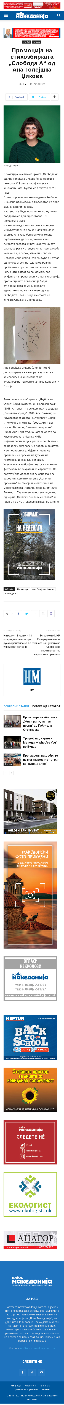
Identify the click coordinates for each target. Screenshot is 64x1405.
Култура (36, 42)
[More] (54, 97)
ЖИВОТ (26, 42)
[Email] (34, 613)
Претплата (45, 1385)
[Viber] (51, 613)
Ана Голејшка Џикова (43, 589)
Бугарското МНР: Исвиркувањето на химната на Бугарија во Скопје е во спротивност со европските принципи (46, 645)
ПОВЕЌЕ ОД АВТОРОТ (46, 706)
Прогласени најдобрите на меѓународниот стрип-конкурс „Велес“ (41, 759)
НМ (24, 84)
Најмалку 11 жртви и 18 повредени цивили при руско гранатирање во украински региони (18, 641)
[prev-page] (6, 773)
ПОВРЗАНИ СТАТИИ (16, 706)
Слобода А (10, 593)
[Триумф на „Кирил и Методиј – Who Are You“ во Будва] (12, 742)
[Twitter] (26, 613)
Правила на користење (26, 1389)
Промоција (22, 589)
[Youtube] (41, 1372)
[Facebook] (18, 613)
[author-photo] (32, 684)
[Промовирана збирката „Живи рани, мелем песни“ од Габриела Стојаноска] (12, 721)
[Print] (42, 613)
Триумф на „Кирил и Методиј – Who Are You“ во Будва (40, 742)
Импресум (16, 1385)
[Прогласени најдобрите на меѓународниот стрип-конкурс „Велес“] (12, 760)
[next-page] (11, 773)
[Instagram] (32, 1372)
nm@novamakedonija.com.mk (37, 1348)
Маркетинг (30, 1385)
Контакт (46, 1389)
